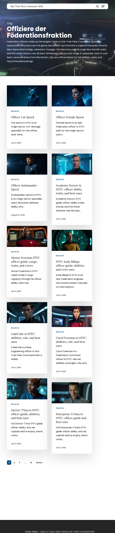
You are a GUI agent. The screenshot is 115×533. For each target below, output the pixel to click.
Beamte (15, 111)
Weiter (39, 462)
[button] (103, 6)
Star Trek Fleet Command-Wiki (26, 6)
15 (31, 462)
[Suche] (97, 6)
